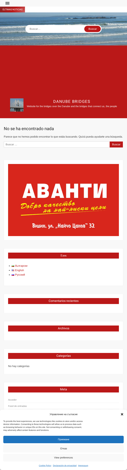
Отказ (63, 448)
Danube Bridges (71, 101)
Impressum (83, 465)
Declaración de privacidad (65, 465)
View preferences (63, 457)
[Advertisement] (63, 72)
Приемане (63, 439)
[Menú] (7, 3)
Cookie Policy (45, 465)
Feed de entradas (17, 406)
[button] (122, 414)
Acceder (12, 399)
